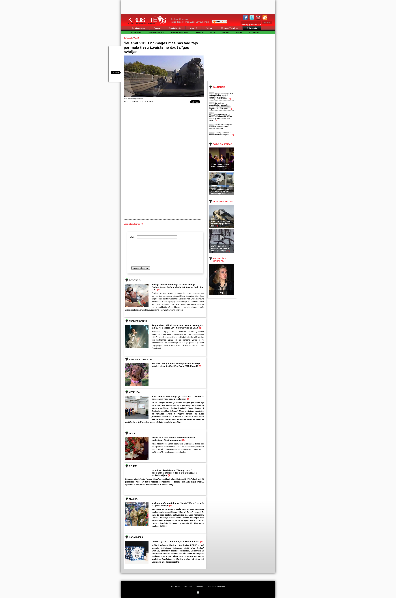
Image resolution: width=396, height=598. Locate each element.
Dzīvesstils (252, 28)
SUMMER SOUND (156, 32)
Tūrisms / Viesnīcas (229, 28)
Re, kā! (225, 32)
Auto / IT (193, 28)
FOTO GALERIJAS (222, 144)
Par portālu (176, 587)
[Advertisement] (244, 57)
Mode (212, 32)
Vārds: (133, 237)
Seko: (218, 21)
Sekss (209, 28)
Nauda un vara (138, 28)
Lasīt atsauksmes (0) (133, 224)
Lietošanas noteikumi (216, 587)
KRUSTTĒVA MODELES (219, 259)
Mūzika (239, 32)
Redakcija (188, 587)
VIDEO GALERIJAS (222, 201)
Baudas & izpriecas (179, 32)
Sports (157, 28)
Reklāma (199, 587)
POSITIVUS (136, 32)
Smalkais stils (175, 28)
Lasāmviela (254, 32)
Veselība (199, 32)
